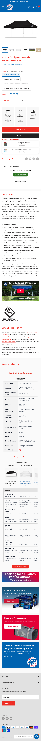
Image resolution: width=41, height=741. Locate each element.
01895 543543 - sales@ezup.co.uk (20, 1)
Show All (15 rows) (20, 566)
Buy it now (20, 136)
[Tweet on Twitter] (33, 158)
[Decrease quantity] (12, 101)
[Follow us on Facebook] (3, 718)
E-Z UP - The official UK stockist (12, 65)
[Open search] (29, 7)
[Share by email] (37, 158)
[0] (37, 7)
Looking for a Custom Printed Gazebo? (20, 577)
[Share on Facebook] (26, 158)
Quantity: (5, 101)
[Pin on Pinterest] (30, 158)
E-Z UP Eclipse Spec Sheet (22, 149)
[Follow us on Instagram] (7, 718)
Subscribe (8, 703)
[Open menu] (3, 7)
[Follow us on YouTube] (11, 718)
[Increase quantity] (22, 101)
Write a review (20, 175)
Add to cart (20, 130)
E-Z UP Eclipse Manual (22, 143)
